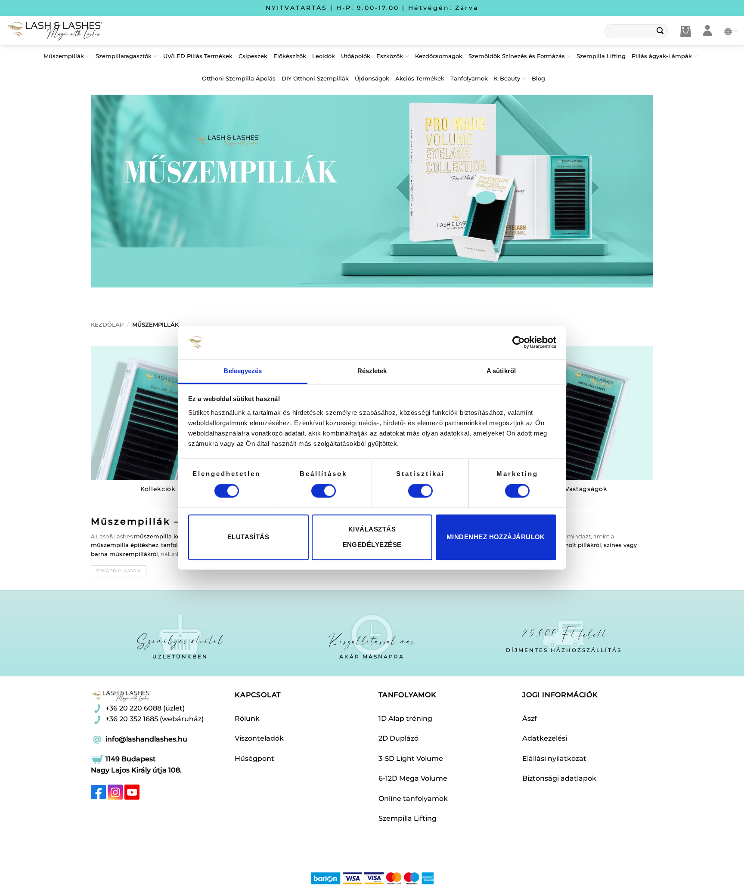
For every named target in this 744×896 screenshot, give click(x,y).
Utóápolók (355, 56)
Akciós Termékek (419, 78)
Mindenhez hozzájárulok (495, 537)
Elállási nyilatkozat (554, 758)
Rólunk (247, 718)
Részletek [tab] (372, 370)
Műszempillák (63, 56)
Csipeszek (253, 56)
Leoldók (323, 56)
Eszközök (389, 56)
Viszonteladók (259, 738)
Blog (538, 78)
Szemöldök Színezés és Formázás (516, 56)
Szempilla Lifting (601, 56)
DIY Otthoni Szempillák (315, 78)
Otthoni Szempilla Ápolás (239, 78)
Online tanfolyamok (413, 798)
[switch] (323, 491)
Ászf (529, 718)
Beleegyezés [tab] (242, 370)
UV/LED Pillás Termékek (197, 56)
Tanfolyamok (469, 78)
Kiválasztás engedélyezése (372, 536)
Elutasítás (248, 537)
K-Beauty (507, 78)
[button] (685, 31)
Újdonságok (372, 78)
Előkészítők (289, 56)
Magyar (731, 31)
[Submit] (660, 31)
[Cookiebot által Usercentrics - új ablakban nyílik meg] (518, 342)
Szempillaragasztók (124, 56)
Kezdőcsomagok (438, 56)
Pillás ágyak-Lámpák (662, 56)
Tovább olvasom (118, 571)
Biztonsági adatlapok (559, 778)
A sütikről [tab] (501, 370)
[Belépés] (707, 31)
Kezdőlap (107, 324)
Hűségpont (254, 758)
